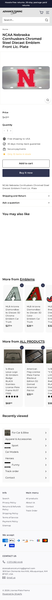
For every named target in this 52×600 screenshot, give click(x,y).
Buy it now (26, 172)
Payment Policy (10, 521)
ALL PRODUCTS (32, 341)
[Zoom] (47, 100)
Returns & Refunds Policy (11, 508)
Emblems (27, 279)
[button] (12, 396)
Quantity (7, 124)
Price (5, 112)
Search (5, 498)
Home (5, 29)
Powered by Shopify (12, 594)
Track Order (31, 510)
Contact (30, 506)
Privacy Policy (9, 502)
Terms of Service (10, 517)
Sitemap (6, 525)
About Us (30, 502)
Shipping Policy (10, 513)
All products (32, 498)
